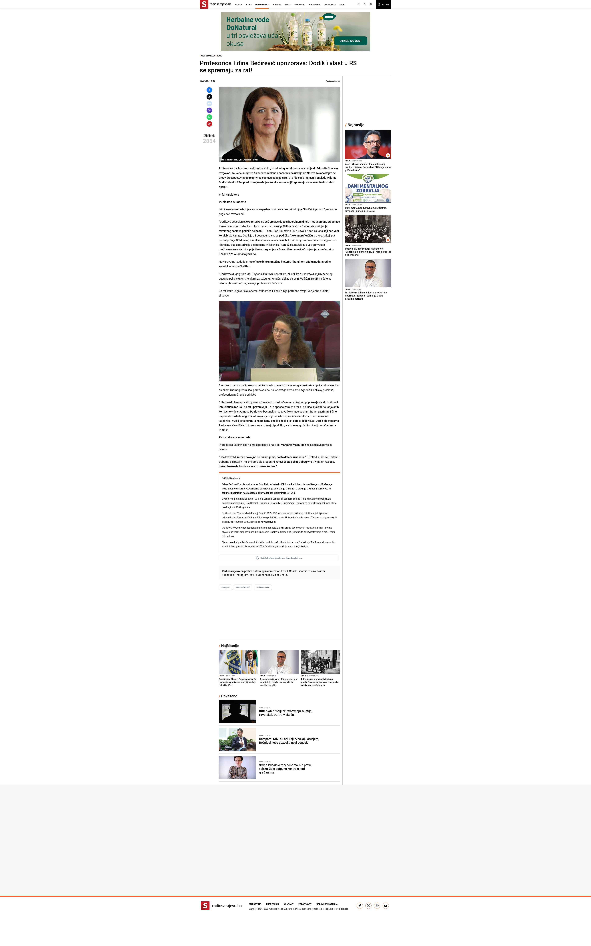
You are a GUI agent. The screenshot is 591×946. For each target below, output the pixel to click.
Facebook (228, 575)
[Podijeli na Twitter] (209, 97)
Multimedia (314, 4)
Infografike (330, 4)
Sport (288, 4)
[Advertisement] (279, 615)
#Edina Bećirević (243, 587)
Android (282, 571)
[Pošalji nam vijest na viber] (377, 906)
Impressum (272, 904)
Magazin (277, 4)
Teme (219, 55)
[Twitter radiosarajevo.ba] (368, 906)
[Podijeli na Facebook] (209, 90)
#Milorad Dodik (263, 587)
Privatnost (305, 904)
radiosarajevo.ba (276, 909)
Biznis (248, 4)
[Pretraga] (365, 4)
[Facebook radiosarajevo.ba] (360, 906)
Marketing (255, 904)
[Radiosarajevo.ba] (221, 905)
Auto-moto (299, 4)
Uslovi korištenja (327, 904)
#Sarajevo (225, 587)
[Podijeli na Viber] (209, 110)
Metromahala (262, 4)
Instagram (242, 575)
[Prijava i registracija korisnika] (372, 4)
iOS (290, 571)
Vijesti (238, 4)
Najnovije (356, 124)
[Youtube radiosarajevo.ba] (386, 906)
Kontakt (288, 904)
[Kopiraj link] (209, 124)
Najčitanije (230, 645)
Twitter (320, 571)
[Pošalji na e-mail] (209, 103)
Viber (276, 575)
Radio (342, 4)
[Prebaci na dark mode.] (359, 4)
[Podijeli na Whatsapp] (209, 117)
